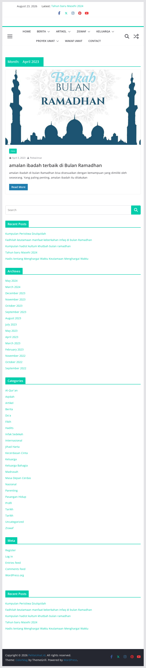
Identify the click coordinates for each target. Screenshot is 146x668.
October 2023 (13, 305)
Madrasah (11, 472)
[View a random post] (136, 36)
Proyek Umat (45, 41)
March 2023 (12, 343)
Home (27, 31)
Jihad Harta (12, 446)
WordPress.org (14, 575)
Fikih (13, 151)
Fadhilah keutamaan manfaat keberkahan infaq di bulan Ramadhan (48, 240)
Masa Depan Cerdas (18, 478)
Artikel (61, 31)
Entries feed (13, 563)
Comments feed (15, 569)
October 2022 (13, 362)
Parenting (11, 490)
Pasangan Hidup (15, 497)
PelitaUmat (36, 157)
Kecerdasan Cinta (16, 453)
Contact (94, 41)
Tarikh (9, 509)
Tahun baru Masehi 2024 (67, 6)
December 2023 (15, 293)
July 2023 (11, 324)
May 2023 (11, 330)
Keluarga (103, 31)
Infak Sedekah (14, 434)
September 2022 (15, 368)
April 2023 (11, 337)
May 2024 (11, 280)
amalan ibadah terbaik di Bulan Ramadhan (55, 165)
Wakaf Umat (73, 41)
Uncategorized (14, 522)
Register (10, 550)
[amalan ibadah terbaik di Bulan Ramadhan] (73, 107)
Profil (8, 503)
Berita (41, 31)
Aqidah (9, 396)
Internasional (13, 440)
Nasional (11, 484)
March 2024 (12, 287)
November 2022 (15, 356)
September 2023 (15, 312)
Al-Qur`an (11, 390)
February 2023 (14, 349)
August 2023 (13, 318)
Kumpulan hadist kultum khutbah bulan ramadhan (38, 246)
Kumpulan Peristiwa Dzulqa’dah (25, 233)
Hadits (9, 428)
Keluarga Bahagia (16, 465)
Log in (9, 556)
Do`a (8, 415)
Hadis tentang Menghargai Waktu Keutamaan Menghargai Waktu (46, 258)
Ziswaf (81, 31)
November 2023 (15, 299)
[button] (48, 31)
